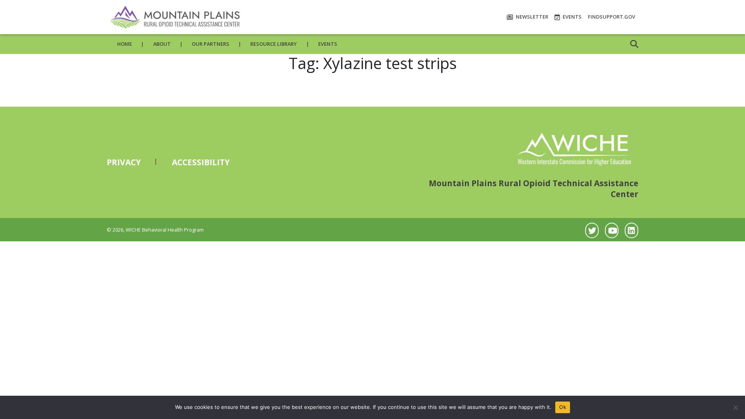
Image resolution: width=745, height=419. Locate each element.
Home (124, 43)
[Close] (735, 407)
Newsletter (531, 16)
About (162, 43)
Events (571, 16)
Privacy (124, 162)
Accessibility (201, 162)
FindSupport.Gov (611, 16)
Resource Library (273, 43)
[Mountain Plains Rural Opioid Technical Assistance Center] (175, 17)
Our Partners (210, 43)
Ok (562, 407)
